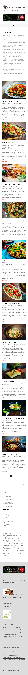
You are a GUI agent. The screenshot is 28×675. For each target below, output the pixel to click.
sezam (16, 547)
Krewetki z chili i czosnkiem (9, 142)
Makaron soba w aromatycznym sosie (12, 629)
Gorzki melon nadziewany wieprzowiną (13, 220)
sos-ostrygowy (14, 548)
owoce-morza (13, 545)
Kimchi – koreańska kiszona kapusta (12, 627)
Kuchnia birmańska (7, 506)
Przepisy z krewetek (7, 514)
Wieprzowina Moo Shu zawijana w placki (13, 632)
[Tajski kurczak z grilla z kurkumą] (14, 173)
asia (5, 650)
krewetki (17, 540)
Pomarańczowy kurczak (12, 650)
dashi (20, 535)
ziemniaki (19, 553)
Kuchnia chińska (5, 145)
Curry (9, 262)
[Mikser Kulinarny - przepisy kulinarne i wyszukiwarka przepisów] (7, 618)
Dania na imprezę (12, 144)
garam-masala (9, 536)
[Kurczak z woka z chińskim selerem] (14, 332)
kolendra (11, 540)
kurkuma (10, 542)
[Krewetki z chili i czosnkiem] (14, 131)
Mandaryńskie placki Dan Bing (11, 634)
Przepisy (24, 103)
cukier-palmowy (10, 535)
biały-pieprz (17, 531)
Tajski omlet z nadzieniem (9, 381)
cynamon (17, 535)
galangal (5, 536)
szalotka (18, 550)
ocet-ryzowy (5, 543)
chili (10, 533)
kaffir (19, 538)
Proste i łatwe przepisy (7, 264)
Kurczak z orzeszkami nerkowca (11, 101)
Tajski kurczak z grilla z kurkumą (11, 184)
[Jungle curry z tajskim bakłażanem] (14, 249)
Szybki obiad (5, 104)
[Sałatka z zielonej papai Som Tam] (14, 292)
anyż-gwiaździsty (6, 531)
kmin (6, 540)
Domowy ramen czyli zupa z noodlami (16, 653)
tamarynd (22, 550)
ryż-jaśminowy (11, 547)
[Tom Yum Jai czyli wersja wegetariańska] (14, 408)
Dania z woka (11, 103)
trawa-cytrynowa (10, 552)
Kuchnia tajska (17, 103)
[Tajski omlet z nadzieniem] (14, 371)
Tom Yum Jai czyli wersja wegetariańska (13, 418)
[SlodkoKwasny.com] (14, 8)
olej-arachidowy (14, 543)
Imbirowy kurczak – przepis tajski (11, 454)
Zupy (4, 519)
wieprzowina (20, 552)
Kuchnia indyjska (7, 500)
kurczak (5, 542)
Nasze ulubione (13, 145)
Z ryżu (4, 525)
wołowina (15, 553)
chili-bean (15, 533)
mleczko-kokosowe (20, 542)
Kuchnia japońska (7, 496)
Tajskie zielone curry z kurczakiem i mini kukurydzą (13, 637)
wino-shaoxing (7, 553)
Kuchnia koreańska (7, 505)
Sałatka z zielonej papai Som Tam (11, 303)
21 (21, 476)
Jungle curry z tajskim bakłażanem (11, 261)
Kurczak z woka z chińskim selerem (11, 342)
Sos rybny (12, 550)
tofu (4, 552)
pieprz (18, 545)
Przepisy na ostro (15, 147)
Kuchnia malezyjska (7, 502)
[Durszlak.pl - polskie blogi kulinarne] (8, 606)
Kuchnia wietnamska (7, 499)
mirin (14, 542)
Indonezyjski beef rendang (13, 657)
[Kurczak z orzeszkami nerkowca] (14, 90)
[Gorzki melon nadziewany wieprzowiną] (14, 210)
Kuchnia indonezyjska (8, 503)
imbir (5, 538)
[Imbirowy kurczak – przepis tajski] (14, 444)
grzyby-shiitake (16, 536)
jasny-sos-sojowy (13, 538)
